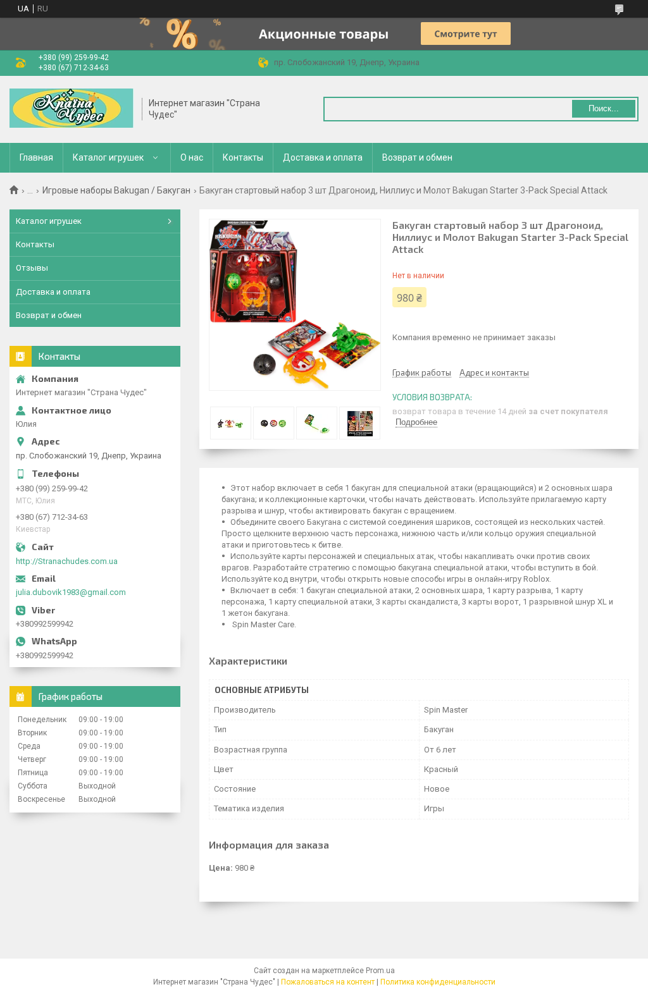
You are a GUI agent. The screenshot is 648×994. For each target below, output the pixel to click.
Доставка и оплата (323, 157)
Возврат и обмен (417, 157)
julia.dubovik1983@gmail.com (71, 592)
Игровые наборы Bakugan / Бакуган (116, 190)
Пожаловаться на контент (328, 982)
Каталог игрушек (108, 157)
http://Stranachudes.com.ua (67, 561)
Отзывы (32, 268)
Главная (36, 157)
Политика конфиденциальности (437, 982)
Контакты (243, 157)
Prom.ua (380, 970)
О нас (191, 157)
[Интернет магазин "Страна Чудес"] (71, 109)
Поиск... (604, 108)
